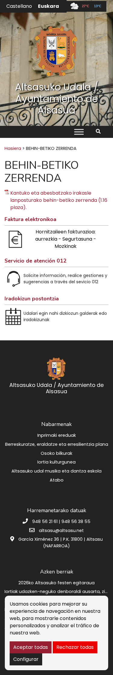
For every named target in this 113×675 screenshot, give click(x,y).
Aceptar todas (30, 647)
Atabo (57, 480)
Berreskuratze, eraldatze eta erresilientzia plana (56, 444)
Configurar (26, 659)
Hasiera (13, 148)
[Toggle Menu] (79, 132)
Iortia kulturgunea (56, 462)
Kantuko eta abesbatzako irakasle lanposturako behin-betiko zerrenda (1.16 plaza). (58, 200)
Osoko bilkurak (56, 453)
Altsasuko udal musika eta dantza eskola (56, 471)
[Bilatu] (100, 131)
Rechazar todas (75, 647)
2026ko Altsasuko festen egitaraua (56, 583)
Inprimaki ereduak (56, 435)
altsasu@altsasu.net (61, 531)
